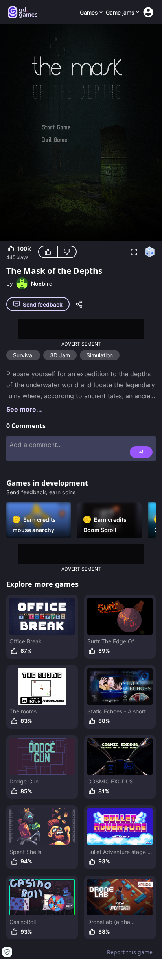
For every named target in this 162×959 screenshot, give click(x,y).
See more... (24, 409)
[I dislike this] (67, 252)
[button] (133, 252)
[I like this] (48, 252)
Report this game (130, 952)
